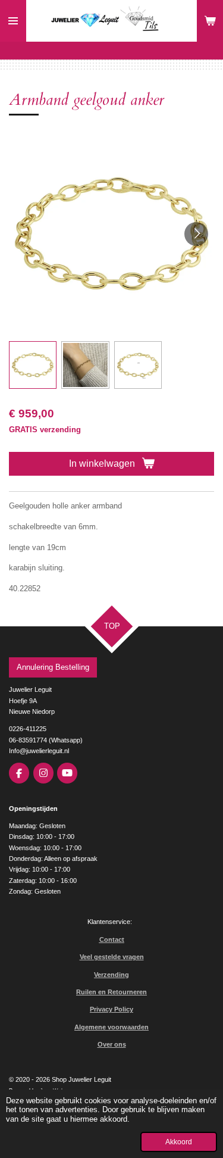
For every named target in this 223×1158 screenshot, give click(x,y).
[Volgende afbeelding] (196, 234)
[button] (32, 365)
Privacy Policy (111, 1009)
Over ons (112, 1044)
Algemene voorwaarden (111, 1027)
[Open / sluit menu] (13, 21)
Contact (111, 939)
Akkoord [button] (178, 1141)
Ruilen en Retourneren (111, 991)
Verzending (111, 974)
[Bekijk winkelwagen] (210, 21)
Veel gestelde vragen (112, 956)
